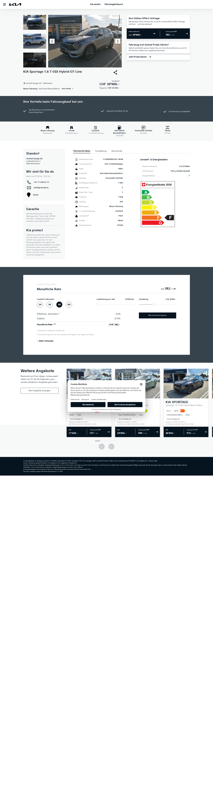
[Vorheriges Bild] (52, 41)
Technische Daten (81, 151)
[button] (72, 41)
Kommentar (117, 151)
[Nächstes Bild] (117, 41)
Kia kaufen (95, 4)
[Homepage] (15, 4)
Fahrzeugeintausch (114, 4)
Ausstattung (101, 151)
